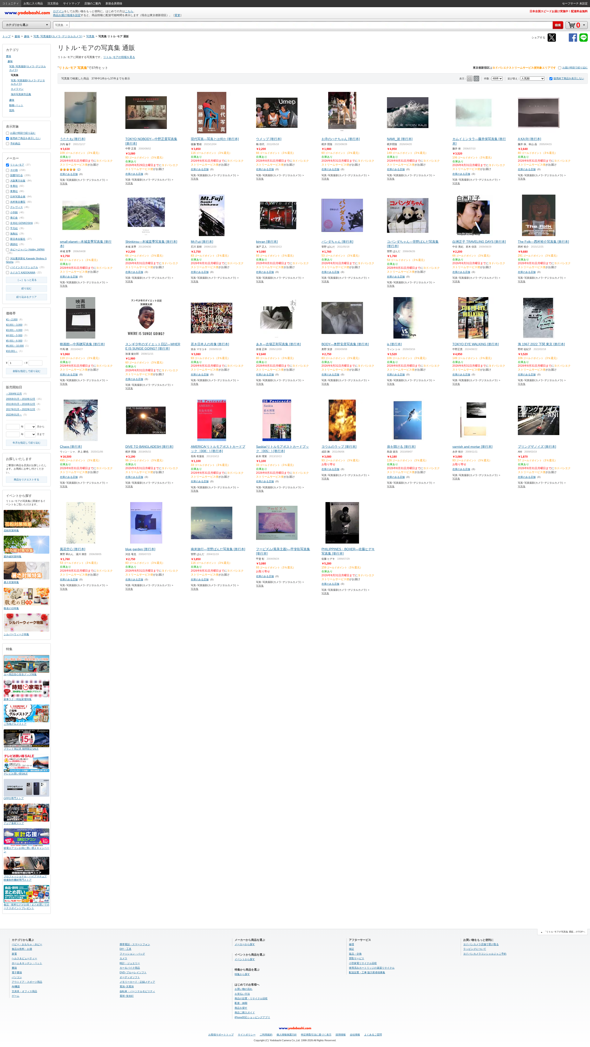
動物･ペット (16, 105)
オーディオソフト (130, 977)
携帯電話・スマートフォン (135, 944)
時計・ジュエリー (130, 963)
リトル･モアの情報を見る (119, 57)
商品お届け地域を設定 (67, 15)
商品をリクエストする (26, 479)
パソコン (17, 977)
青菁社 (14, 191)
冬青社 (14, 185)
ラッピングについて (474, 949)
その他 (14, 170)
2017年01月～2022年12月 (20, 409)
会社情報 (355, 1034)
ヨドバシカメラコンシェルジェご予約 (484, 953)
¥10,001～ (12, 351)
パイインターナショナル (24, 267)
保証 (351, 949)
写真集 (64, 183)
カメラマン (17, 89)
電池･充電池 (127, 986)
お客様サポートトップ (221, 1034)
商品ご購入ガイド (245, 1012)
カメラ (123, 958)
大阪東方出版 (17, 180)
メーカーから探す (245, 944)
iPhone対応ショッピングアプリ (252, 1017)
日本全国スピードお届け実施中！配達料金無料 (559, 11)
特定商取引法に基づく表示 (316, 1034)
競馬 (11, 110)
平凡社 (14, 228)
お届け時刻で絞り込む (575, 67)
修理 (351, 944)
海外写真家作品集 (21, 94)
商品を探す (241, 1007)
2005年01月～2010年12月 (20, 399)
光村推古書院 (17, 201)
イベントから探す (245, 959)
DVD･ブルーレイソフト (133, 972)
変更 (177, 15)
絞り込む (26, 288)
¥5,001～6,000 (14, 340)
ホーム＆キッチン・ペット (27, 963)
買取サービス (356, 958)
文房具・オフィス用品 (24, 991)
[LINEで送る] (583, 41)
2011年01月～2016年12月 (20, 404)
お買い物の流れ (243, 989)
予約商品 (15, 143)
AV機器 (16, 986)
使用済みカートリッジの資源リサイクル (372, 967)
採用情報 (341, 1034)
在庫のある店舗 (69, 174)
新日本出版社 (17, 238)
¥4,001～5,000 (14, 335)
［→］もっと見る (26, 279)
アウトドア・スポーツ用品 (27, 981)
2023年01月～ (14, 414)
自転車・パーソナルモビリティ (137, 991)
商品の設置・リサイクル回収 (251, 998)
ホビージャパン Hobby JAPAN (27, 249)
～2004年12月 (14, 393)
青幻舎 (14, 217)
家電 (14, 953)
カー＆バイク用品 (130, 967)
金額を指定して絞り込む (27, 371)
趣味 (10, 61)
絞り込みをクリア (26, 296)
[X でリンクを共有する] (552, 41)
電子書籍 (17, 972)
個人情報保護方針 (287, 1034)
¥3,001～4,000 (14, 330)
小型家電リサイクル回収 (363, 963)
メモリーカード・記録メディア (137, 981)
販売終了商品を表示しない (569, 78)
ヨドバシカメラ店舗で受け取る (481, 944)
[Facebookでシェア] (573, 41)
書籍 (8, 56)
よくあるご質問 (373, 1034)
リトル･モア (17, 164)
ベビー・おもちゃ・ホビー (27, 944)
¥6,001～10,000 (15, 345)
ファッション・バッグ (132, 953)
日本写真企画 (17, 196)
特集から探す (242, 974)
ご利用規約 (266, 1034)
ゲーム (15, 995)
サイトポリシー (247, 1034)
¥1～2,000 (12, 319)
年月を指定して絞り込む (27, 442)
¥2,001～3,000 (14, 324)
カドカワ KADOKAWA (22, 272)
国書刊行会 (16, 175)
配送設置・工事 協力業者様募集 (367, 972)
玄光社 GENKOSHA (21, 223)
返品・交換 (355, 953)
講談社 (14, 244)
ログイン (58, 11)
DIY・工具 (125, 949)
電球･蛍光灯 (127, 995)
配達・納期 (241, 1003)
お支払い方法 (242, 993)
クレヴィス (16, 207)
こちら (129, 11)
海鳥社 (14, 233)
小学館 (14, 212)
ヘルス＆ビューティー (24, 958)
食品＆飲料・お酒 (22, 949)
